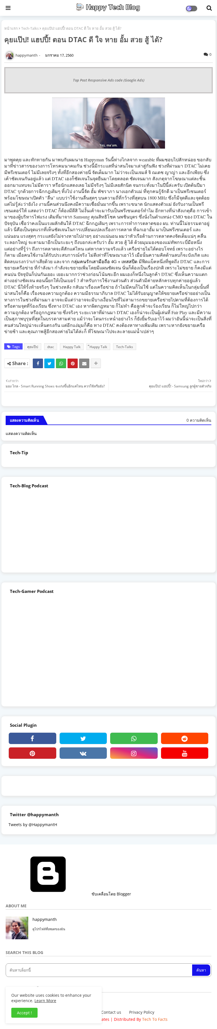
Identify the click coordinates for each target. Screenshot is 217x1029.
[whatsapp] (134, 738)
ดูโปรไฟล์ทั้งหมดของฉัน (48, 929)
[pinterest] (32, 753)
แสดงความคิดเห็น (21, 433)
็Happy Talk (98, 346)
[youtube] (185, 753)
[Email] (84, 363)
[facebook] (32, 738)
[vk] (83, 753)
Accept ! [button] (24, 1012)
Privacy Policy (141, 1012)
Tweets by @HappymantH (32, 824)
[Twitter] (49, 363)
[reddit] (185, 738)
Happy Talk (72, 346)
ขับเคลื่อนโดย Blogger (110, 894)
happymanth (44, 919)
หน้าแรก (11, 28)
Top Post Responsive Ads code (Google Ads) (108, 80)
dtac (50, 346)
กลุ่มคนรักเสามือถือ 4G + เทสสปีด (104, 261)
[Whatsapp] (61, 363)
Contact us (111, 1012)
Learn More (45, 1000)
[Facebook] (38, 363)
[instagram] (134, 753)
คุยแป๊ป (32, 346)
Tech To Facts (155, 1019)
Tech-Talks (30, 28)
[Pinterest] (73, 363)
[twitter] (83, 738)
